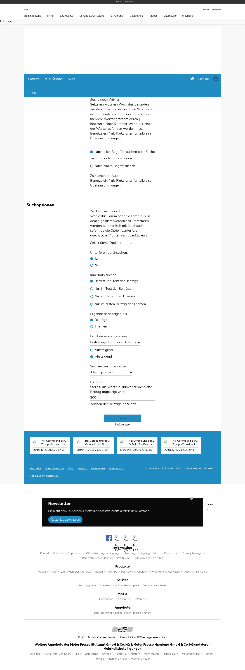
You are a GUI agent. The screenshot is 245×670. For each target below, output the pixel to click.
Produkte (128, 2)
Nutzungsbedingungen (107, 553)
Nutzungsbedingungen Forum (142, 553)
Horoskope (186, 15)
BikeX (78, 653)
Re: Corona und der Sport (54, 441)
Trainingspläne (32, 15)
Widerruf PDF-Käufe (195, 571)
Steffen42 (38, 450)
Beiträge (101, 320)
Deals (146, 585)
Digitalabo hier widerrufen (148, 558)
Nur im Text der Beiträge (113, 288)
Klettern (135, 653)
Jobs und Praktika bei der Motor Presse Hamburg (122, 612)
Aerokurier (35, 653)
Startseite (35, 468)
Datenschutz (116, 468)
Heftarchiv (140, 599)
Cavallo (106, 653)
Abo (54, 571)
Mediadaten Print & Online (114, 599)
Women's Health (140, 658)
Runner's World (118, 658)
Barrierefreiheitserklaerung (97, 558)
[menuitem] (203, 79)
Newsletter (160, 585)
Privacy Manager (193, 553)
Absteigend (103, 356)
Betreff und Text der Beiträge (116, 281)
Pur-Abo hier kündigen (134, 571)
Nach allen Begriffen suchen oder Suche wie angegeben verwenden (122, 155)
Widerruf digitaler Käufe (165, 571)
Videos (153, 15)
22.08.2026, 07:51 (54, 450)
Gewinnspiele (131, 585)
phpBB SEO (53, 476)
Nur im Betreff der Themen (115, 296)
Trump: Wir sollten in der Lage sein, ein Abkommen (185, 444)
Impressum (74, 553)
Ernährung (117, 15)
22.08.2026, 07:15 (142, 450)
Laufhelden (170, 15)
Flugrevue (121, 653)
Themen (101, 326)
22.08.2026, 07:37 (98, 450)
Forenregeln (98, 468)
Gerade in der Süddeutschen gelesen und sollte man (98, 444)
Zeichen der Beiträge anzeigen (113, 404)
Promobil (100, 658)
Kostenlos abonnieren (65, 519)
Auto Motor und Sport (58, 653)
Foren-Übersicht (54, 468)
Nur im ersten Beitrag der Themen (120, 304)
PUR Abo (112, 571)
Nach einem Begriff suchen (115, 166)
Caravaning (91, 653)
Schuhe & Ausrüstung (92, 15)
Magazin (43, 571)
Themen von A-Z (109, 585)
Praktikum (123, 558)
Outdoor (208, 653)
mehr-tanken (151, 653)
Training (49, 15)
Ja (96, 258)
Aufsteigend (104, 350)
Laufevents (66, 15)
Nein (98, 265)
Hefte (118, 2)
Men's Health (170, 653)
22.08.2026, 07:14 (185, 450)
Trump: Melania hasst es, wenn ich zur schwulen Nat (54, 444)
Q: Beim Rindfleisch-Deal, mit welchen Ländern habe (141, 444)
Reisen (99, 571)
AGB (87, 553)
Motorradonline (191, 653)
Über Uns (58, 553)
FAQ (70, 468)
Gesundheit (136, 15)
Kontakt (44, 553)
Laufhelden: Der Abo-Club (75, 571)
